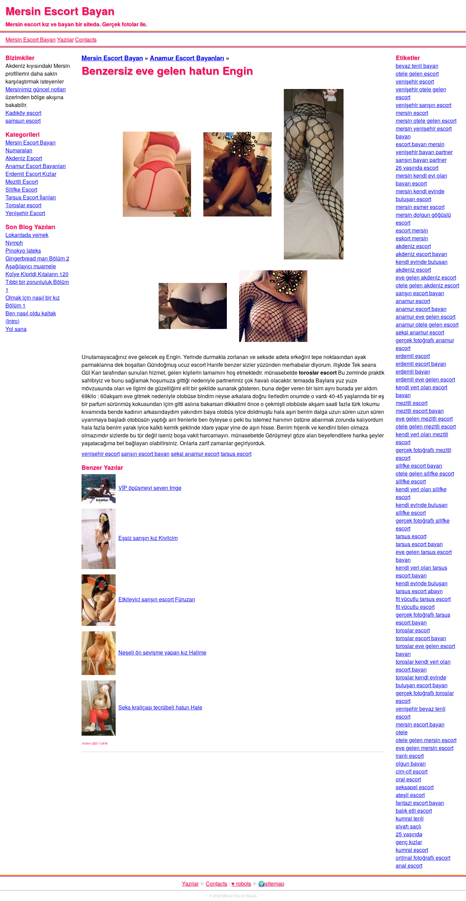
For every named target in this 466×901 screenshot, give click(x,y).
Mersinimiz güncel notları (35, 89)
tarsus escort (236, 453)
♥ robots (241, 883)
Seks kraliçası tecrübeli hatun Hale (160, 707)
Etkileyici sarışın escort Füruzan (156, 599)
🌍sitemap (271, 883)
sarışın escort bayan (145, 453)
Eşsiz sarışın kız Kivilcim (148, 538)
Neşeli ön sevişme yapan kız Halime (162, 652)
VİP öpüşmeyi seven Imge (149, 488)
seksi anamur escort (195, 453)
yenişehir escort (101, 453)
